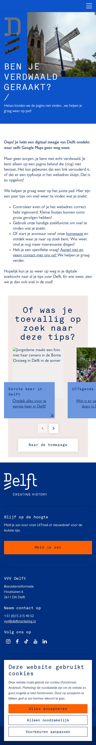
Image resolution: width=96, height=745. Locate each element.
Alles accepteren (48, 709)
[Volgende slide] (53, 428)
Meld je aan (48, 547)
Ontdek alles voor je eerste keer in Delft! (29, 404)
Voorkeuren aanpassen (48, 732)
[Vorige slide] (42, 428)
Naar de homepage (48, 445)
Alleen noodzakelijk (48, 720)
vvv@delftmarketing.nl (20, 621)
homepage (74, 234)
